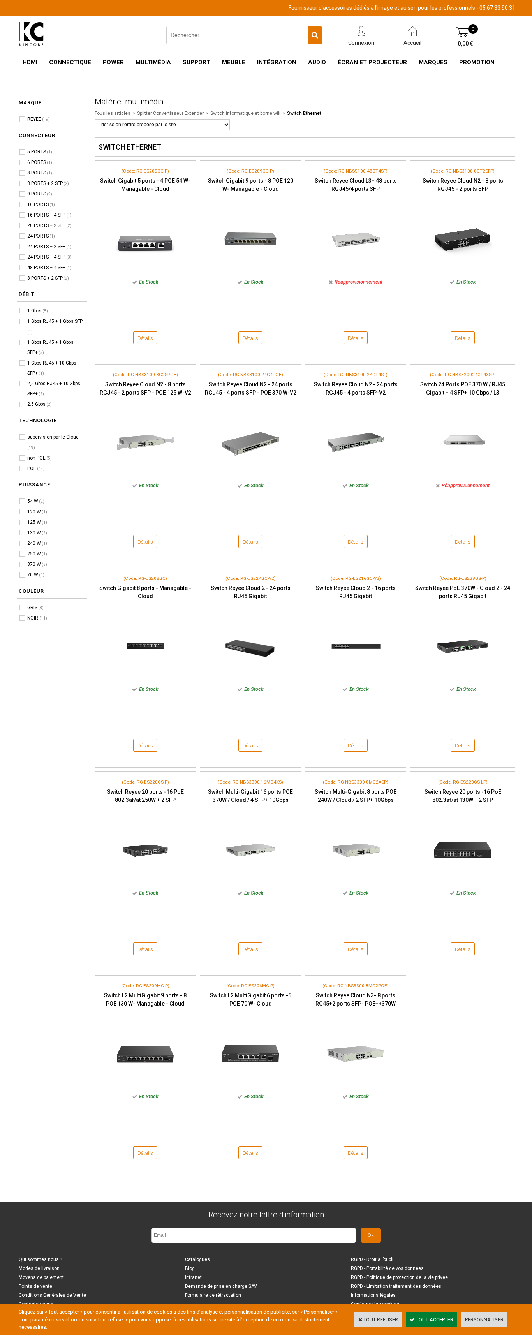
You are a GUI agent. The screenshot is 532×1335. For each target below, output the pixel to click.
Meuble (233, 62)
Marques (433, 62)
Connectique (70, 62)
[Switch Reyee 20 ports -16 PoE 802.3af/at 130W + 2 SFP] (463, 881)
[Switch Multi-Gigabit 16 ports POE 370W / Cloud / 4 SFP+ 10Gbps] (250, 881)
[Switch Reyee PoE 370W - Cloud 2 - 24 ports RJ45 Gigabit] (463, 677)
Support (196, 62)
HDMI (30, 62)
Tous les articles (112, 113)
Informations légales (373, 1295)
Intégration (276, 62)
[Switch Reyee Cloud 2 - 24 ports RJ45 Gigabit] (250, 677)
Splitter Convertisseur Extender (170, 113)
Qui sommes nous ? (40, 1259)
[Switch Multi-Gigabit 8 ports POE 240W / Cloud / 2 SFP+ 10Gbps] (355, 881)
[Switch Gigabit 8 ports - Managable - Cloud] (145, 677)
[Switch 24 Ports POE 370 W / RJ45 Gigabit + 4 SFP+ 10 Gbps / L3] (463, 474)
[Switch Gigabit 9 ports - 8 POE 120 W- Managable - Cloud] (250, 270)
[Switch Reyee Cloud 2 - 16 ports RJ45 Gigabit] (355, 677)
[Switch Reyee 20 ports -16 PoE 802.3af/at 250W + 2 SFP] (145, 881)
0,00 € (465, 44)
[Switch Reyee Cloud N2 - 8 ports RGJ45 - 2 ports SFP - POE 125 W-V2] (145, 474)
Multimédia (153, 62)
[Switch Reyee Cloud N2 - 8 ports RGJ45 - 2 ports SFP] (463, 270)
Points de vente (35, 1286)
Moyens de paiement (41, 1277)
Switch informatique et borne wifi (245, 113)
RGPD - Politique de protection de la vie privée (399, 1277)
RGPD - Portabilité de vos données (387, 1268)
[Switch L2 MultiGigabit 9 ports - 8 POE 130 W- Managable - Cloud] (145, 1085)
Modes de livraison (39, 1268)
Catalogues (197, 1259)
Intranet (193, 1277)
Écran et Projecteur (372, 62)
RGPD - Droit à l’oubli (372, 1259)
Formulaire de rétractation (213, 1295)
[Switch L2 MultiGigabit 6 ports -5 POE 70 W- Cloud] (250, 1085)
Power (113, 62)
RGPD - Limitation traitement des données (396, 1286)
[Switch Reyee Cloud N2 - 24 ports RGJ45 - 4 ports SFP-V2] (355, 474)
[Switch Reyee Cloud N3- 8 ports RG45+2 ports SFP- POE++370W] (355, 1085)
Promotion (477, 62)
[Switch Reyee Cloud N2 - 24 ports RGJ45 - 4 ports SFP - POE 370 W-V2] (250, 474)
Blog (190, 1268)
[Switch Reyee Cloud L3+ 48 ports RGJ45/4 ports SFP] (355, 270)
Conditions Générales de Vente (52, 1295)
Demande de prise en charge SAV (221, 1286)
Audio (317, 62)
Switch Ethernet (304, 113)
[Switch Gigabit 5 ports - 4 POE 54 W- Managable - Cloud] (145, 270)
